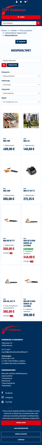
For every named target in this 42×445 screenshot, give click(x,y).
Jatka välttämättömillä (21, 428)
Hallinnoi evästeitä (21, 434)
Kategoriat (22, 42)
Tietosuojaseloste (8, 383)
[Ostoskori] (25, 2)
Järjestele (6, 89)
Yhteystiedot (6, 386)
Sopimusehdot (7, 376)
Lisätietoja (21, 440)
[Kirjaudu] (17, 2)
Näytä (4, 98)
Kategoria (5, 72)
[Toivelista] (21, 2)
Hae (4, 65)
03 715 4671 (6, 349)
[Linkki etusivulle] (14, 10)
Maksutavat (6, 381)
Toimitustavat (7, 378)
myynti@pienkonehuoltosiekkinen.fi (15, 352)
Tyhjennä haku (12, 65)
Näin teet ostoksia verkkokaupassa (14, 373)
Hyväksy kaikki (21, 423)
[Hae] (38, 23)
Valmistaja (6, 81)
